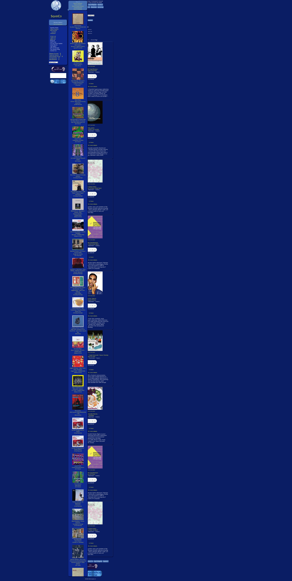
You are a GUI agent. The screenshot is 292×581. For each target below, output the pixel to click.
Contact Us (53, 50)
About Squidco (54, 29)
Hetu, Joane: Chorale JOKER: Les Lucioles (91, 128)
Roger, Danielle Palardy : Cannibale (91, 414)
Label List (53, 37)
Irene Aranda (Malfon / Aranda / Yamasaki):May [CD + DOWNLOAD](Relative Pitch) (78, 234)
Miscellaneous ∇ (54, 59)
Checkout (53, 33)
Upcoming (100, 7)
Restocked (94, 7)
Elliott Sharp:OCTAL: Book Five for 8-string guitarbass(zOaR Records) (78, 102)
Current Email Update (56, 43)
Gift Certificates (54, 48)
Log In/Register (92, 4)
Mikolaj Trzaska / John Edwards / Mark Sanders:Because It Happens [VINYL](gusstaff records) (78, 46)
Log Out (53, 32)
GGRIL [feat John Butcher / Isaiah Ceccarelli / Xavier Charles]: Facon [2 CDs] (91, 355)
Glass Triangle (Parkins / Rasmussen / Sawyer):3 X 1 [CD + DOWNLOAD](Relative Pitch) (78, 390)
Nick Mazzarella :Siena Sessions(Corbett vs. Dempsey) (78, 541)
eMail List (53, 39)
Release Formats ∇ (55, 53)
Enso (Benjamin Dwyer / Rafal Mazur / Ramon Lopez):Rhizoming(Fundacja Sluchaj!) (78, 194)
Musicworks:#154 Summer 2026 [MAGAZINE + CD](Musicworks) (78, 413)
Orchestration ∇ (54, 58)
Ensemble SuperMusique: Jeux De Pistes (91, 243)
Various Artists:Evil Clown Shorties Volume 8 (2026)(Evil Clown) (78, 159)
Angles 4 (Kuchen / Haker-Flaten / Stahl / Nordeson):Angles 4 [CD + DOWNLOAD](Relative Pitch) (78, 370)
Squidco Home (54, 27)
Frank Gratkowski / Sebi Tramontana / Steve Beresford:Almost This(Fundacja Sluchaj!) (78, 311)
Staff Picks (53, 42)
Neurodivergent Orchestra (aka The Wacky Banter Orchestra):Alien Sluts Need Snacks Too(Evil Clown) (77, 121)
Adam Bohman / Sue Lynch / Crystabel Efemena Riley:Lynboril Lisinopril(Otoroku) (78, 83)
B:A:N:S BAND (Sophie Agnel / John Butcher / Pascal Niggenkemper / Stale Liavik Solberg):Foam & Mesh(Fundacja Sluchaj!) (78, 291)
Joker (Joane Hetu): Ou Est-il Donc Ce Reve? (91, 187)
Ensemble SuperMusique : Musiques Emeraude (91, 69)
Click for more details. (91, 86)
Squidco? (100, 4)
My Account (53, 30)
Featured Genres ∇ (55, 55)
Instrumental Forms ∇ (56, 56)
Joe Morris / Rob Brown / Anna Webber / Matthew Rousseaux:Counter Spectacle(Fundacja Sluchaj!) (77, 271)
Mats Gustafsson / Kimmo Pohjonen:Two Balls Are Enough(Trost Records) (78, 523)
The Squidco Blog (55, 49)
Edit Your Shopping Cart (58, 24)
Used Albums (53, 45)
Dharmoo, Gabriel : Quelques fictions (91, 299)
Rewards (52, 40)
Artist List (53, 36)
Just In (88, 7)
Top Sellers (53, 46)
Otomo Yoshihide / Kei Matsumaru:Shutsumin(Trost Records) (77, 504)
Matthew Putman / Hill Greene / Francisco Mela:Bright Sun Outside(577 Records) (78, 253)
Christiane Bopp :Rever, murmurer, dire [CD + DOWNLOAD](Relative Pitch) (78, 351)
